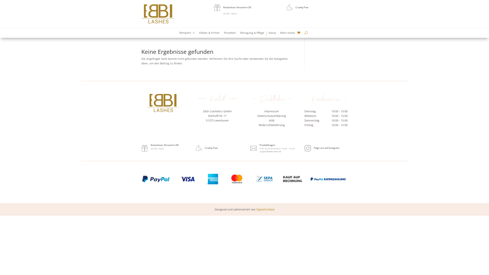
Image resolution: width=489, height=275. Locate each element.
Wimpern (185, 33)
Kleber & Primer (209, 33)
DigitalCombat (265, 209)
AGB (271, 120)
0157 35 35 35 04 (217, 130)
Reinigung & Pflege (252, 33)
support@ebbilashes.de (220, 135)
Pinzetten (230, 33)
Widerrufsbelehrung (272, 125)
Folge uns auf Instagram (326, 148)
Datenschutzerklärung (271, 116)
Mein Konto (287, 33)
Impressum (271, 111)
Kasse (272, 33)
